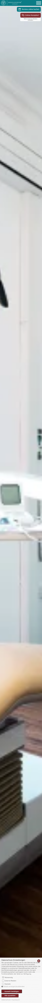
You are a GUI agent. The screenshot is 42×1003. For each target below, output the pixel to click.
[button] (38, 3)
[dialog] (21, 980)
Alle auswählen (10, 995)
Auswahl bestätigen (11, 991)
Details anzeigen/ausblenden (14, 986)
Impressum (16, 1000)
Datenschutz (6, 1000)
